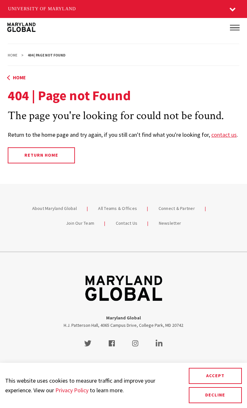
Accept (215, 375)
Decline (215, 395)
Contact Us (127, 223)
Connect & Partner (177, 208)
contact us (224, 134)
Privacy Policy (71, 390)
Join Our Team (80, 223)
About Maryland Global (54, 208)
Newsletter (170, 223)
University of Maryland (42, 8)
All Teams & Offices (117, 208)
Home (12, 55)
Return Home (41, 155)
